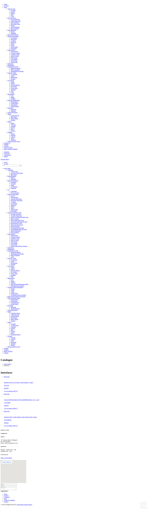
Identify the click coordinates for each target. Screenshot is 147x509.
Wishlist (6, 144)
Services (6, 495)
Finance (6, 353)
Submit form (4, 491)
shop (6, 156)
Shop (5, 498)
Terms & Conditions (9, 500)
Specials (6, 146)
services (7, 153)
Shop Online (7, 364)
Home (6, 152)
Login (5, 162)
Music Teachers (8, 351)
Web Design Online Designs (24, 504)
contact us (7, 155)
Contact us (7, 497)
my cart (6, 164)
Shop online (7, 168)
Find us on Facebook (6, 458)
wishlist (6, 348)
